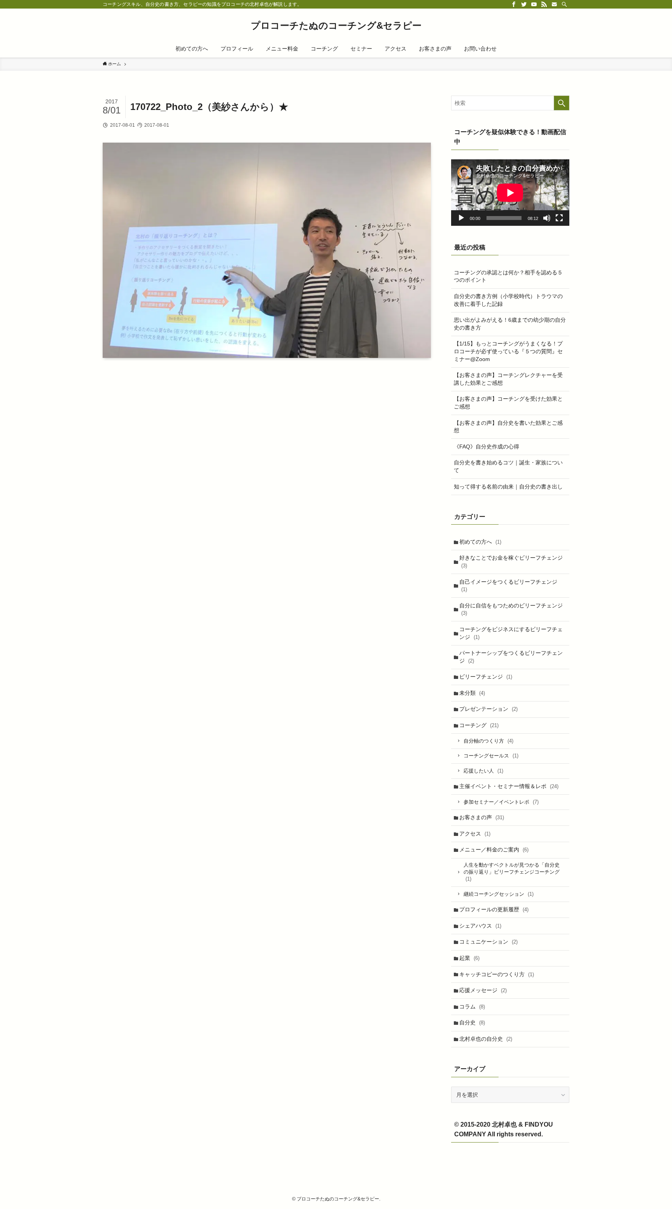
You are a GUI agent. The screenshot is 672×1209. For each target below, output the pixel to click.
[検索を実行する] (561, 103)
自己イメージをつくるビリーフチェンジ (508, 586)
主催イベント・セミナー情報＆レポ (508, 786)
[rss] (544, 4)
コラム (472, 1006)
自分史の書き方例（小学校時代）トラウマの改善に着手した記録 (508, 300)
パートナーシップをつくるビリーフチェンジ (511, 657)
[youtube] (534, 4)
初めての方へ (480, 542)
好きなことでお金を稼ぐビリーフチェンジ (511, 562)
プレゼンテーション (488, 709)
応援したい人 (483, 771)
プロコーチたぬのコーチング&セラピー (336, 25)
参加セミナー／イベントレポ (501, 802)
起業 (469, 958)
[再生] (461, 218)
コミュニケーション (488, 942)
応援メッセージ (483, 990)
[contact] (554, 4)
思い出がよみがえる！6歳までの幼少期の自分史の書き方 (510, 324)
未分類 (472, 693)
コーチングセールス (491, 756)
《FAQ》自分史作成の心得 (486, 446)
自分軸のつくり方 (488, 741)
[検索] (564, 4)
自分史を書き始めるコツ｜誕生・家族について (508, 466)
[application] (510, 192)
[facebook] (514, 4)
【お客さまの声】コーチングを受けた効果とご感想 (508, 403)
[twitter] (524, 4)
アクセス (474, 833)
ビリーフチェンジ (485, 676)
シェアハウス (480, 926)
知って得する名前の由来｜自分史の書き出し (508, 486)
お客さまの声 (481, 817)
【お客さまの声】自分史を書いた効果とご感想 (508, 427)
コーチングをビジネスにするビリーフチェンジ (511, 633)
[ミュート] (547, 218)
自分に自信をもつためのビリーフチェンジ (511, 609)
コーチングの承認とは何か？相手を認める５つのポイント (508, 276)
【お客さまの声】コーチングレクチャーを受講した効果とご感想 (508, 379)
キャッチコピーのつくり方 (496, 974)
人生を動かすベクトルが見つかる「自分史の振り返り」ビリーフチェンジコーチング (512, 872)
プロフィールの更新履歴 (493, 909)
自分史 (472, 1022)
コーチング (479, 725)
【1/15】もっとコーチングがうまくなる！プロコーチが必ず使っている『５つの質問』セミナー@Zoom (508, 351)
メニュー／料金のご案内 (493, 849)
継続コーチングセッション (499, 894)
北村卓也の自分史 (485, 1039)
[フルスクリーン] (559, 218)
